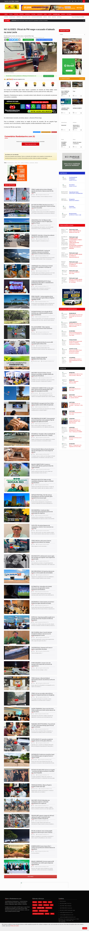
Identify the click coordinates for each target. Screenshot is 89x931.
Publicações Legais (26, 16)
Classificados (12, 16)
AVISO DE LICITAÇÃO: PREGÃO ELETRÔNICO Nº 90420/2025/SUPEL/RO (75, 256)
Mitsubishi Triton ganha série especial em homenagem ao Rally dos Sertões (75, 325)
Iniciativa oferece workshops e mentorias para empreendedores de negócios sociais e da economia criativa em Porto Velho (42, 519)
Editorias (69, 14)
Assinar (17, 1)
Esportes (27, 14)
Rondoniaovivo (10, 162)
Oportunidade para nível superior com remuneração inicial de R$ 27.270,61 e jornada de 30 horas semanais (42, 229)
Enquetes (54, 16)
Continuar (85, 928)
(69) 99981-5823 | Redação (65, 905)
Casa (74, 91)
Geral (45, 14)
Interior (22, 14)
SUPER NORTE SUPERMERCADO (76, 193)
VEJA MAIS (30, 876)
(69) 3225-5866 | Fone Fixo (65, 903)
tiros (19, 162)
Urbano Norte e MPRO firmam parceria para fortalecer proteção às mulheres (75, 352)
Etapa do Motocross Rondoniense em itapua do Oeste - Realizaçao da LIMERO (75, 430)
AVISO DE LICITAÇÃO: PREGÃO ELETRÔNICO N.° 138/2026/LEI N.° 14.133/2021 (75, 281)
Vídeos (49, 16)
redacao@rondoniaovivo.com (66, 912)
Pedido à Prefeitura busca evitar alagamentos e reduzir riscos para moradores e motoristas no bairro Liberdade (43, 441)
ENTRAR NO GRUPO (49, 76)
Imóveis (63, 88)
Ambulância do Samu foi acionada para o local (41, 334)
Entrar (13, 1)
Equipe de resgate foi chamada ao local (39, 240)
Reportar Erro (54, 132)
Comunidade (34, 759)
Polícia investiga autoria (36, 653)
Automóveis (64, 122)
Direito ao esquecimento (46, 132)
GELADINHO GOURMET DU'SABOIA (63, 144)
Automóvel (63, 125)
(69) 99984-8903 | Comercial (66, 908)
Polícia (11, 14)
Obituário (59, 16)
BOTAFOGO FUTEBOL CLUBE (75, 215)
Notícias (6, 16)
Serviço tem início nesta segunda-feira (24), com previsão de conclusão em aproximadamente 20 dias (42, 762)
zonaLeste (31, 162)
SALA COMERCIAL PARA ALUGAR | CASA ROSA (65, 93)
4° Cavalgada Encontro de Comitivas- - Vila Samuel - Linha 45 (76, 405)
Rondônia (26, 162)
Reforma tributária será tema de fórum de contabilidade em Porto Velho (75, 334)
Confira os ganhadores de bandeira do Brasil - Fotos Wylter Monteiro (74, 421)
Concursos (39, 14)
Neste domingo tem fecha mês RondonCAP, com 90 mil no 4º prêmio (76, 316)
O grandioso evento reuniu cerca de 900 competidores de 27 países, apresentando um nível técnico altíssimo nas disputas (43, 213)
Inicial (6, 14)
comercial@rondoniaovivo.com (66, 914)
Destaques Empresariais (37, 16)
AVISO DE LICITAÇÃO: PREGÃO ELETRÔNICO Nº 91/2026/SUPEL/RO (75, 265)
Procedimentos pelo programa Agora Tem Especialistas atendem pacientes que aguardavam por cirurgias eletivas (43, 349)
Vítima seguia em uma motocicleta (38, 546)
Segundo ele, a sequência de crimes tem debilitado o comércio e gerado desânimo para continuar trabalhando (42, 578)
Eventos (45, 16)
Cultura (33, 14)
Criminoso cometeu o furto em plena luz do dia (41, 196)
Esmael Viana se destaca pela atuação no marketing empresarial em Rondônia (75, 343)
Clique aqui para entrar (30, 144)
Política (16, 14)
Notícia (36, 162)
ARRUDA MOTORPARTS (74, 200)
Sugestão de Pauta (36, 132)
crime (16, 162)
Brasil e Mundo (35, 393)
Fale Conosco (63, 901)
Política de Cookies (15, 925)
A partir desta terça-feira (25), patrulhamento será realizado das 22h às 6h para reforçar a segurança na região (42, 609)
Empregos (19, 16)
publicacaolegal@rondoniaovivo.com (68, 917)
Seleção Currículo (73, 180)
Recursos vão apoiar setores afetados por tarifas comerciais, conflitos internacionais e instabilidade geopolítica (42, 870)
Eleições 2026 (56, 14)
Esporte (33, 209)
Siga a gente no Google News (45, 39)
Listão (49, 14)
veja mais (81, 78)
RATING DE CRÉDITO (77, 108)
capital (22, 162)
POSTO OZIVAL (72, 207)
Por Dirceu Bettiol (35, 853)
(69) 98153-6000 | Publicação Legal (67, 910)
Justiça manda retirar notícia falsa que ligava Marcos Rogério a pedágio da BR (36, 20)
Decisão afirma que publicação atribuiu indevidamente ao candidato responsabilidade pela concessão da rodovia (42, 305)
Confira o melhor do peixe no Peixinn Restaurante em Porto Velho (75, 360)
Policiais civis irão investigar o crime (39, 669)
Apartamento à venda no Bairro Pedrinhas (76, 127)
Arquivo (63, 14)
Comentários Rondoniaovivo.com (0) (20, 136)
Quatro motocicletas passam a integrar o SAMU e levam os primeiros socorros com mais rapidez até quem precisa (42, 809)
